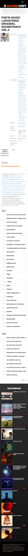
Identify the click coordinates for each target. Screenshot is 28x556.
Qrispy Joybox (23, 63)
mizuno (25, 55)
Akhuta (20, 37)
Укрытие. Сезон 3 (17, 441)
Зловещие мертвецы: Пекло (18, 454)
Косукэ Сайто (21, 49)
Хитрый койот (16, 528)
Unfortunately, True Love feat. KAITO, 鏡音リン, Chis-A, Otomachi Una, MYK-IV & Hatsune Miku (20, 468)
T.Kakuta (20, 69)
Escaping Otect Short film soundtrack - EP (18, 479)
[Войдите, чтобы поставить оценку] (1, 154)
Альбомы (5, 9)
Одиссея (15, 490)
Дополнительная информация (11, 166)
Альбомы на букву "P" (14, 9)
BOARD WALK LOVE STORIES (19, 391)
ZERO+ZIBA (21, 77)
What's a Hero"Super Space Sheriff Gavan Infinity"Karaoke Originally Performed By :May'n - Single (19, 406)
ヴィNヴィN (21, 34)
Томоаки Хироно (22, 74)
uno (20, 76)
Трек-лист (5, 162)
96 (26, 35)
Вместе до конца (17, 515)
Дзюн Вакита (21, 48)
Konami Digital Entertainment (10, 205)
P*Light (24, 59)
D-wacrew (11, 177)
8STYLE (20, 83)
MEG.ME (20, 54)
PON (19, 60)
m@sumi (24, 52)
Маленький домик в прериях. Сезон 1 (18, 417)
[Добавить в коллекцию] (3, 34)
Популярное (14, 388)
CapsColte (20, 38)
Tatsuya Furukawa (7, 192)
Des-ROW (17, 177)
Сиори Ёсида (21, 66)
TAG (24, 69)
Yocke (23, 118)
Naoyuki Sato (22, 57)
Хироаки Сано (21, 46)
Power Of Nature (16, 187)
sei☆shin (21, 65)
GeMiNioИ (20, 45)
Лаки (14, 503)
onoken (20, 59)
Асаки (24, 37)
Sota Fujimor (21, 68)
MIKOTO (20, 55)
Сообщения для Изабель (19, 428)
